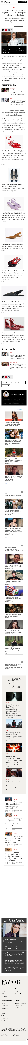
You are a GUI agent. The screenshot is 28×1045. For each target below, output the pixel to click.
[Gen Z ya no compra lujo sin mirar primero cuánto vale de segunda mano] (8, 834)
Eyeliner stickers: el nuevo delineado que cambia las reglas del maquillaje (14, 941)
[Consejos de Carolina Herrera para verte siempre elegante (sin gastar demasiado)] (5, 354)
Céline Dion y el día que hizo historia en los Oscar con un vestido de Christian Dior (13, 786)
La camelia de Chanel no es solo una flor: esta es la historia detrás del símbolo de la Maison (13, 822)
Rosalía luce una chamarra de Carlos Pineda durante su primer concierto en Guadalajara (13, 856)
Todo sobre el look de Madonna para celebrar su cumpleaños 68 (13, 805)
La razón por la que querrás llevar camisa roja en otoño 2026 (14, 735)
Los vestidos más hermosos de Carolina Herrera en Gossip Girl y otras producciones (18, 101)
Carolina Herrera (17, 382)
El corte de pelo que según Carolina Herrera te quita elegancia (17, 91)
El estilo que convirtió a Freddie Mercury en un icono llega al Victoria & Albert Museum (14, 760)
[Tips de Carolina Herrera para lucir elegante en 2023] (5, 364)
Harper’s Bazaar (20, 104)
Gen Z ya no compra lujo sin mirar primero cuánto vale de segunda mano (14, 839)
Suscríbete (22, 2)
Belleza (12, 88)
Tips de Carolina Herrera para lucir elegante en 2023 (18, 365)
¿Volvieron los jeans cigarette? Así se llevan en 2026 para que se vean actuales (15, 954)
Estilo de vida (14, 362)
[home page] (7, 2)
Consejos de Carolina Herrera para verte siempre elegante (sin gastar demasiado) (18, 355)
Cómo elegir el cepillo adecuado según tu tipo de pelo (14, 947)
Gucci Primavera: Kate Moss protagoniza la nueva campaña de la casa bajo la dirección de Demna (13, 710)
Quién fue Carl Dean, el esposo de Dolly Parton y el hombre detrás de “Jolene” (14, 969)
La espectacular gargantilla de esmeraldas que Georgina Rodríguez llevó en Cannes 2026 (14, 962)
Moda (14, 7)
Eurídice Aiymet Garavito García (21, 368)
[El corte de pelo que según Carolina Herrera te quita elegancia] (5, 90)
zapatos (6, 385)
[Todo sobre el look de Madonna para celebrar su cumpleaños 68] (8, 799)
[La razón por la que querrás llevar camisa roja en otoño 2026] (14, 723)
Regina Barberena (18, 26)
